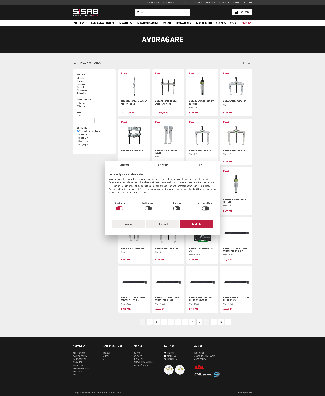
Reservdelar (82, 87)
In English (248, 2)
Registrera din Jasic (171, 2)
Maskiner (167, 23)
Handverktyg (125, 23)
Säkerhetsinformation (205, 356)
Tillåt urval (162, 224)
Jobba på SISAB (141, 365)
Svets (233, 23)
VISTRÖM (249, 393)
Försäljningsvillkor (144, 362)
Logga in (107, 353)
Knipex (82, 103)
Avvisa (128, 224)
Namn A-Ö (83, 134)
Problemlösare (183, 23)
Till (95, 116)
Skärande (221, 23)
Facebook (171, 356)
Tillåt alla (196, 224)
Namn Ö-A (83, 138)
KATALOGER (210, 2)
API (104, 359)
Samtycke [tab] (124, 164)
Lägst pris (83, 141)
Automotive (81, 93)
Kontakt (236, 2)
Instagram (172, 359)
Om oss (187, 2)
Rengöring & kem (204, 23)
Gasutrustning (80, 356)
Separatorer (82, 84)
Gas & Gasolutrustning (103, 23)
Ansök (106, 356)
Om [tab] (200, 164)
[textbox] (162, 12)
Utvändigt (81, 78)
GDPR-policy (200, 359)
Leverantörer (153, 2)
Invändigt (80, 81)
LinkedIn (171, 353)
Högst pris (84, 144)
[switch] (148, 208)
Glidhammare (82, 90)
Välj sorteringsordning (89, 131)
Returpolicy (224, 2)
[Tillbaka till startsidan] (85, 12)
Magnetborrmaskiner (147, 23)
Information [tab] (162, 164)
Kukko (82, 106)
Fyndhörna (246, 23)
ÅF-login (245, 12)
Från (79, 116)
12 (221, 322)
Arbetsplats (80, 23)
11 (214, 322)
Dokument (198, 2)
